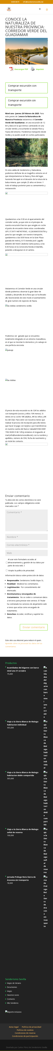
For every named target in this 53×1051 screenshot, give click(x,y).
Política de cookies (25, 1030)
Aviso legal (14, 1027)
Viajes (9, 991)
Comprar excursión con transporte (22, 88)
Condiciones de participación (25, 1036)
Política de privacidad (31, 1027)
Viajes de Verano (14, 983)
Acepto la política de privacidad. (21, 570)
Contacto (11, 999)
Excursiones (12, 987)
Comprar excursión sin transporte (22, 103)
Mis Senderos (12, 1003)
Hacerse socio (13, 995)
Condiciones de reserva (25, 1033)
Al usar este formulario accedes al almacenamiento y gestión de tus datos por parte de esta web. (26, 562)
